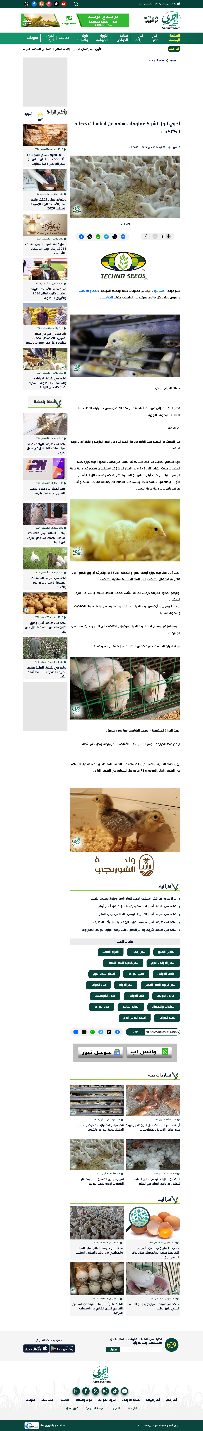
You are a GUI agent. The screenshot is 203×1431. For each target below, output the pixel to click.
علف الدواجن (136, 996)
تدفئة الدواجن (167, 1017)
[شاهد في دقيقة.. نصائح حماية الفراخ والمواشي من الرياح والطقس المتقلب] (97, 1222)
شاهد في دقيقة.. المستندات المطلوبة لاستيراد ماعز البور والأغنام (48, 583)
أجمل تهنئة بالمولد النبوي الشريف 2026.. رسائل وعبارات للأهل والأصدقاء (45, 249)
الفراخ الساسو (130, 1007)
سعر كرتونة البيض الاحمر (160, 985)
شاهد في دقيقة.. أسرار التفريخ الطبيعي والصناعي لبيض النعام (137, 914)
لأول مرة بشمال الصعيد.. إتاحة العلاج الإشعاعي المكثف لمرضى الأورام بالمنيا (80, 49)
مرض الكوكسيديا (105, 996)
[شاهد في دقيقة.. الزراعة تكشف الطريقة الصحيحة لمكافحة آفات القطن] (45, 648)
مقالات (64, 38)
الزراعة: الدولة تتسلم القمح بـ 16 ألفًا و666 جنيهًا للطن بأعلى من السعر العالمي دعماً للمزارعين (46, 160)
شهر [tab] (40, 119)
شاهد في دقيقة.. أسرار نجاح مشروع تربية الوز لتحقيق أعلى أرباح (137, 906)
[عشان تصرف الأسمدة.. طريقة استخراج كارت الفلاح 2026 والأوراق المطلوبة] (45, 269)
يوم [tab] (40, 113)
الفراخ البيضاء (110, 952)
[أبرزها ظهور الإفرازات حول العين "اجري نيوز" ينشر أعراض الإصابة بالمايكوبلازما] (153, 1100)
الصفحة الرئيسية (174, 38)
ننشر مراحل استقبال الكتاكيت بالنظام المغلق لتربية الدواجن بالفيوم (101, 1127)
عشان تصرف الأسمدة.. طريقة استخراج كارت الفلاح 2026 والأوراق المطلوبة (48, 294)
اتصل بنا (116, 1408)
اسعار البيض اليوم (104, 974)
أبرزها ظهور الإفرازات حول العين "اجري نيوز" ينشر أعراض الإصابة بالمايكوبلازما (153, 1127)
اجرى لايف (50, 38)
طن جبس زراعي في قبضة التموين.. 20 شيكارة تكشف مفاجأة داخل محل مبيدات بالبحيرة (45, 338)
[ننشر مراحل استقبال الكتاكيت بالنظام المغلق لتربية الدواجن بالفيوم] (97, 1100)
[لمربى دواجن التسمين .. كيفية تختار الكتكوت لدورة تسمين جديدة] (97, 1155)
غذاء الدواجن (101, 1007)
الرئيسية (174, 60)
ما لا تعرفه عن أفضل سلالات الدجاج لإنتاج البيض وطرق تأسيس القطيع (133, 898)
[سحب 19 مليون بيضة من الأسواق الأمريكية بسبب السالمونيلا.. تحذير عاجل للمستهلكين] (153, 1222)
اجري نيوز (159, 291)
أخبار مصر (155, 38)
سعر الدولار (126, 985)
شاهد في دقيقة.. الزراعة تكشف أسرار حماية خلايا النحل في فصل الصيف (46, 449)
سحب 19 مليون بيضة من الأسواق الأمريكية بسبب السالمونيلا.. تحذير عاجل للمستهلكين (155, 1253)
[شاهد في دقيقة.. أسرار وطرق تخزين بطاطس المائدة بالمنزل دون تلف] (45, 603)
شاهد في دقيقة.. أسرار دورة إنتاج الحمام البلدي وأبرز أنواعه (154, 1306)
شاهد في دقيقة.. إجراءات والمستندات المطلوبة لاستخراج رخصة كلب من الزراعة (47, 383)
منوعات (32, 38)
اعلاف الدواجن (166, 974)
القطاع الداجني (88, 291)
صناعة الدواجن (122, 38)
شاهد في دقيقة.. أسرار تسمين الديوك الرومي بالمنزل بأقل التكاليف (134, 922)
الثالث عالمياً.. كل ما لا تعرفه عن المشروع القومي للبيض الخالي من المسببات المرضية (97, 1309)
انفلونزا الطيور (166, 952)
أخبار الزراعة (140, 38)
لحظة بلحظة (45, 402)
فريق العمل (72, 1408)
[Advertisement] (125, 95)
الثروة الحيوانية (102, 38)
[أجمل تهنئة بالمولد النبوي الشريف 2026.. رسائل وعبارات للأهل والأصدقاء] (45, 225)
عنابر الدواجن (98, 985)
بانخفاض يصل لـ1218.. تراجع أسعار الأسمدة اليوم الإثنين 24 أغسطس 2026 (47, 204)
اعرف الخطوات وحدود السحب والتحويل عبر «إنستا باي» (48, 491)
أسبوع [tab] (28, 113)
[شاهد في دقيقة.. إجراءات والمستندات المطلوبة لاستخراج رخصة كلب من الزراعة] (45, 359)
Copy (135, 1031)
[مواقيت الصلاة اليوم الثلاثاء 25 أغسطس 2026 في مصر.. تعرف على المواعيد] (45, 514)
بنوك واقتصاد (82, 38)
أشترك (113, 1349)
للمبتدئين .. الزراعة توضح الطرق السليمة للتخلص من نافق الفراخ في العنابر (156, 1181)
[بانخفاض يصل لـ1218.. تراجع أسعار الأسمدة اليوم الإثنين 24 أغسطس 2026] (45, 180)
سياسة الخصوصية (95, 1408)
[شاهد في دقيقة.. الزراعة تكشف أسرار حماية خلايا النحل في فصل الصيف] (45, 424)
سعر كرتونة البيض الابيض (123, 963)
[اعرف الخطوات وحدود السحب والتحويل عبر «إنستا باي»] (45, 469)
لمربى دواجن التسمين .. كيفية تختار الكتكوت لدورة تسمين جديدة (102, 1181)
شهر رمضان (138, 952)
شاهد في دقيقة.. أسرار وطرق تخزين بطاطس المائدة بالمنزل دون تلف (45, 627)
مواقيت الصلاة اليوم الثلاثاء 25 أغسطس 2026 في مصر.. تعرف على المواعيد (46, 538)
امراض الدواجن (166, 996)
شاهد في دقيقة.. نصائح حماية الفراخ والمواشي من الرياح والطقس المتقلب (99, 1250)
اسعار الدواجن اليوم (163, 963)
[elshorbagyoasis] (125, 865)
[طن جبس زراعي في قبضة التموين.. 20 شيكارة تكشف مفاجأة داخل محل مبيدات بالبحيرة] (45, 314)
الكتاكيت (107, 297)
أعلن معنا (132, 1408)
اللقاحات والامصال (163, 1007)
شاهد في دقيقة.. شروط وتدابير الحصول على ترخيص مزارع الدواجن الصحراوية (129, 930)
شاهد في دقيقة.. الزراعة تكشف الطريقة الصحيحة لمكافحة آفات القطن (46, 672)
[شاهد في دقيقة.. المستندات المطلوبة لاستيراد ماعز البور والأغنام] (45, 558)
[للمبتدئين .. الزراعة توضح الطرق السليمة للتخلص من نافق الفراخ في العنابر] (153, 1155)
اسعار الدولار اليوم (134, 1017)
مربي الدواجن (136, 974)
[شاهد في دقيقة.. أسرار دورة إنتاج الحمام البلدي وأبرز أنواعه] (153, 1278)
